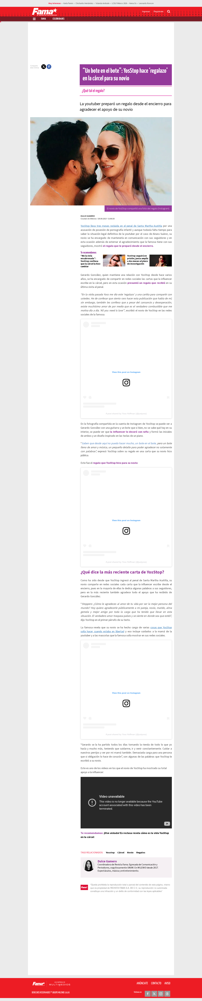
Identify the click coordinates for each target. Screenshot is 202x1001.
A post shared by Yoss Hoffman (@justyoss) (126, 413)
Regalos (140, 852)
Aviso (167, 983)
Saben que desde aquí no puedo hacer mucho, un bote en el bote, (119, 443)
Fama (43, 19)
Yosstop (110, 852)
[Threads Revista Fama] (167, 994)
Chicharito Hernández (84, 3)
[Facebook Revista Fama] (148, 994)
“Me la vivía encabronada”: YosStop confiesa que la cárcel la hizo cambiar (90, 261)
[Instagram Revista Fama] (161, 994)
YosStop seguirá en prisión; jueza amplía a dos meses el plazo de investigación (137, 259)
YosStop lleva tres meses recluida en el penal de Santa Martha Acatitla (121, 226)
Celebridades (58, 19)
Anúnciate (142, 983)
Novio (130, 852)
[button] (43, 66)
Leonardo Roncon (146, 3)
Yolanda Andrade (102, 3)
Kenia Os (132, 3)
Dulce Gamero (88, 216)
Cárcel (120, 852)
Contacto (156, 983)
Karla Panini (68, 3)
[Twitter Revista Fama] (154, 994)
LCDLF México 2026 (119, 3)
